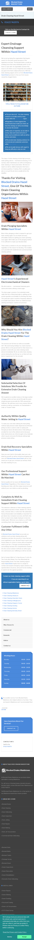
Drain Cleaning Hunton (10, 608)
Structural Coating (7, 902)
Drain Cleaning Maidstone (11, 593)
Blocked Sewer (6, 863)
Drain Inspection (7, 816)
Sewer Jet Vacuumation (9, 906)
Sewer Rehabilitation (8, 875)
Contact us (7, 646)
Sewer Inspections (7, 867)
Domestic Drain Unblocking (10, 879)
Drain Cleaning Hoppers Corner (13, 603)
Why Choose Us (9, 625)
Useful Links (8, 885)
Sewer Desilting (6, 898)
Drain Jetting (6, 820)
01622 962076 (11, 22)
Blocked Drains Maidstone (18, 770)
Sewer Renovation (7, 871)
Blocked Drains (6, 804)
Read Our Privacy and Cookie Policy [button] (14, 932)
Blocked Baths (6, 851)
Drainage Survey (7, 859)
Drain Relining (6, 828)
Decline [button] (9, 937)
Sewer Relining (6, 894)
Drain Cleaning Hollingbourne (12, 600)
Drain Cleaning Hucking (10, 606)
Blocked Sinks (6, 847)
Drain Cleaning (6, 808)
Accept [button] (24, 937)
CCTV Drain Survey (7, 910)
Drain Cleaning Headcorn (11, 595)
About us (6, 619)
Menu (30, 9)
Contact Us (24, 585)
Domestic (7, 635)
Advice (6, 640)
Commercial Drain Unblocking (10, 836)
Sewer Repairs (6, 890)
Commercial (7, 630)
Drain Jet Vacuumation (9, 832)
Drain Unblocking (7, 812)
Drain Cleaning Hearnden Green (13, 598)
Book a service (7, 9)
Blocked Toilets (6, 855)
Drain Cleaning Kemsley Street (13, 611)
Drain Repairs (6, 824)
